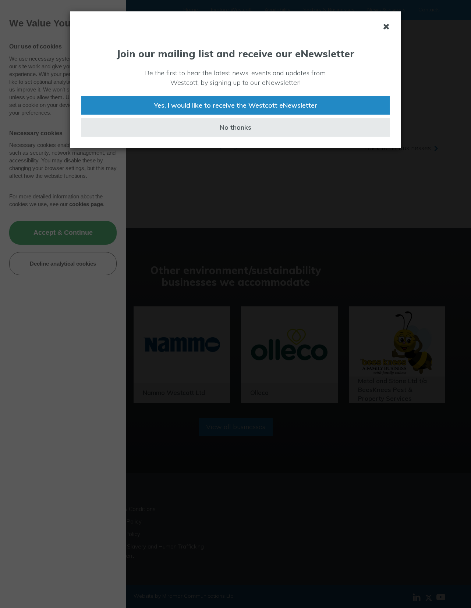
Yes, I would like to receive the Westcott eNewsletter (235, 105)
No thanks (235, 127)
